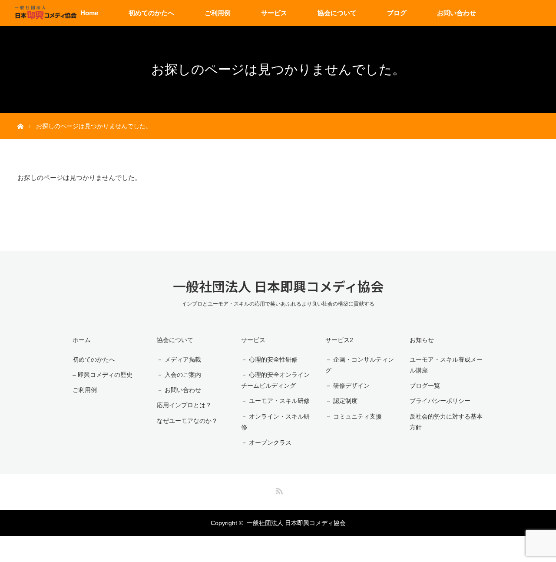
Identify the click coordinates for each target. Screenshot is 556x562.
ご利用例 (218, 13)
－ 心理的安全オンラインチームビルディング (275, 380)
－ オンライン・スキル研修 (275, 422)
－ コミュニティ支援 (353, 416)
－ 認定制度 (341, 400)
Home (89, 13)
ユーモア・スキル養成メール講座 (446, 365)
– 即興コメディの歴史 (102, 374)
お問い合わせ (456, 13)
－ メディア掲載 (179, 359)
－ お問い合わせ (179, 389)
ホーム (82, 339)
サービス (274, 13)
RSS (278, 489)
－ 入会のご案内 (179, 374)
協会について (337, 13)
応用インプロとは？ (184, 405)
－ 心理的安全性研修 (269, 359)
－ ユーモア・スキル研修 (275, 400)
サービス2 (339, 339)
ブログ (397, 13)
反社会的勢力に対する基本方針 (446, 422)
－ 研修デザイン (347, 385)
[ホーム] (20, 116)
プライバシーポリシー (440, 400)
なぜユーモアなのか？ (187, 420)
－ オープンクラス (266, 442)
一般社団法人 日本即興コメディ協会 (278, 286)
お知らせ (422, 339)
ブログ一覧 (425, 385)
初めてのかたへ (151, 13)
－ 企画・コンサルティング (359, 365)
